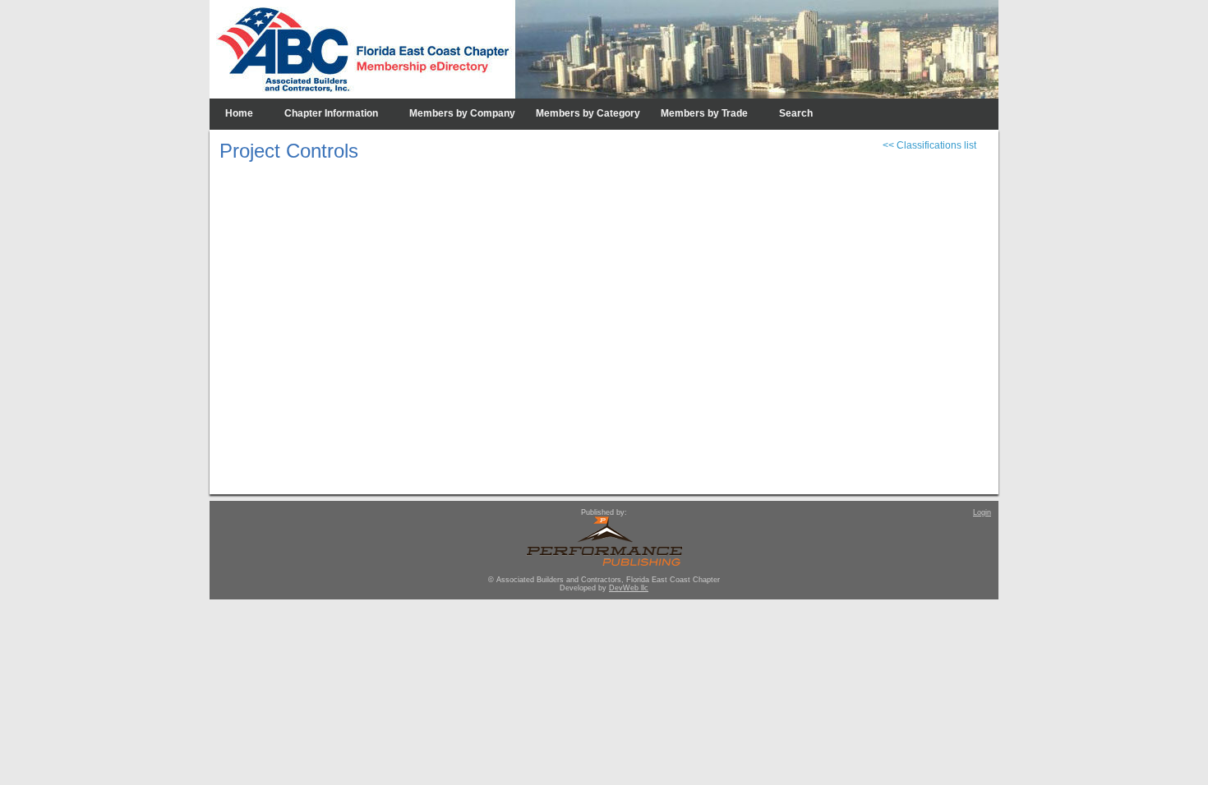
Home (239, 113)
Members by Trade (704, 113)
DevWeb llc (628, 588)
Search (796, 113)
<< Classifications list (929, 145)
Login (982, 512)
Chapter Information (331, 113)
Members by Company (462, 113)
